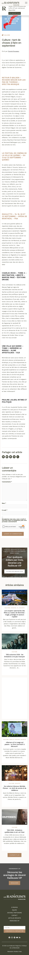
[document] (14, 477)
